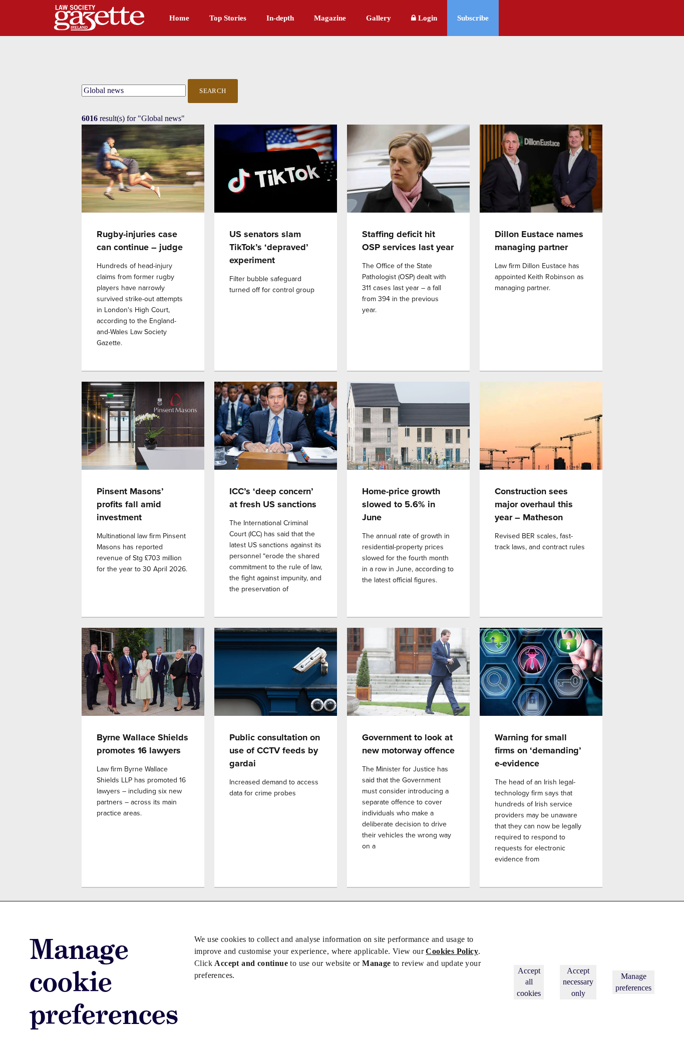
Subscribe (473, 18)
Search (212, 91)
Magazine (330, 18)
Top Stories (227, 18)
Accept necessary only (578, 981)
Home (179, 18)
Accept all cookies (529, 981)
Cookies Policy (452, 951)
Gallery (378, 18)
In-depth (280, 18)
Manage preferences (633, 981)
